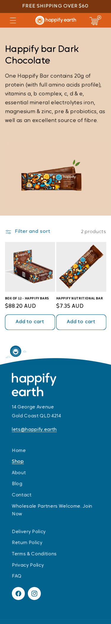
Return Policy (27, 542)
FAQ (17, 576)
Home (19, 450)
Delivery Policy (29, 532)
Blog (17, 484)
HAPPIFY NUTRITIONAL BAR (79, 298)
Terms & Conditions (34, 554)
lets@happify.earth (34, 429)
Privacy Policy (28, 565)
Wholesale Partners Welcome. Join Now (52, 510)
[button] (13, 20)
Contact (22, 495)
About (19, 473)
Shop (18, 461)
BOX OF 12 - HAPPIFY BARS (27, 298)
